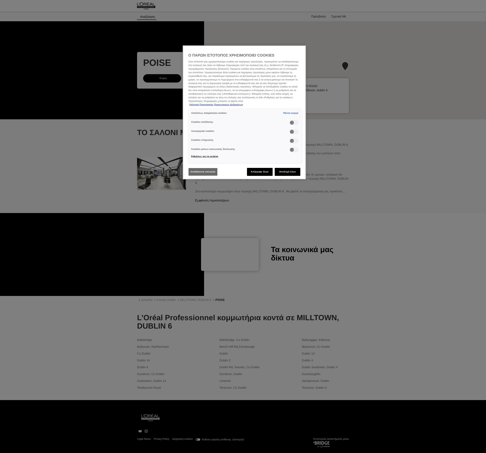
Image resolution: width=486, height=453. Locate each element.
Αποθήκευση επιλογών (202, 172)
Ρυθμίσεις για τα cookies (204, 156)
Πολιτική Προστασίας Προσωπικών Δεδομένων (216, 104)
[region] (244, 112)
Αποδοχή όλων (287, 172)
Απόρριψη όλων (259, 172)
